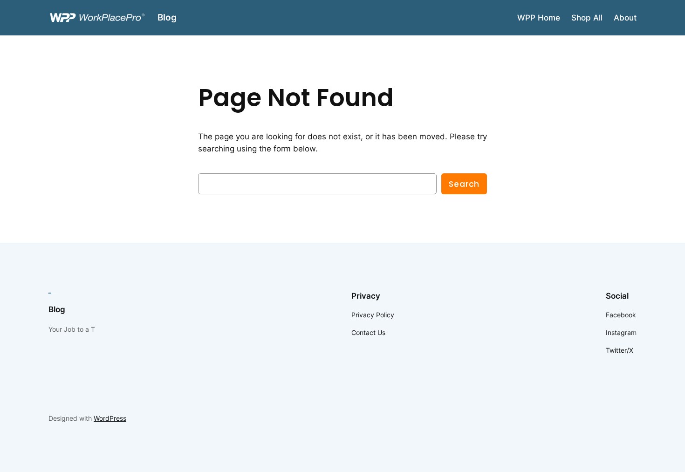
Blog (167, 17)
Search (464, 184)
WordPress (110, 418)
